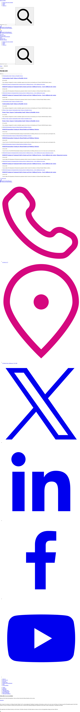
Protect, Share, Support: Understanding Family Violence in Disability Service (20, 112)
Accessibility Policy (6, 691)
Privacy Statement (5, 692)
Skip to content (3, 0)
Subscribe (2, 700)
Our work (2, 34)
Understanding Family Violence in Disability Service (14, 78)
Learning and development (5, 36)
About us (4, 678)
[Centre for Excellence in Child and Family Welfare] (6, 28)
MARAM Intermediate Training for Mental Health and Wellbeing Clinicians (20, 129)
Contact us (4, 5)
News (1, 37)
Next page (4, 178)
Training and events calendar (7, 2)
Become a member (3, 39)
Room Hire (4, 689)
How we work (2, 35)
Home (1, 66)
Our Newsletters (5, 685)
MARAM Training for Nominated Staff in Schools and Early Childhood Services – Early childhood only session (29, 86)
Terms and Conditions (6, 693)
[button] (40, 29)
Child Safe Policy (5, 690)
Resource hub (2, 38)
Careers (3, 3)
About (3, 4)
